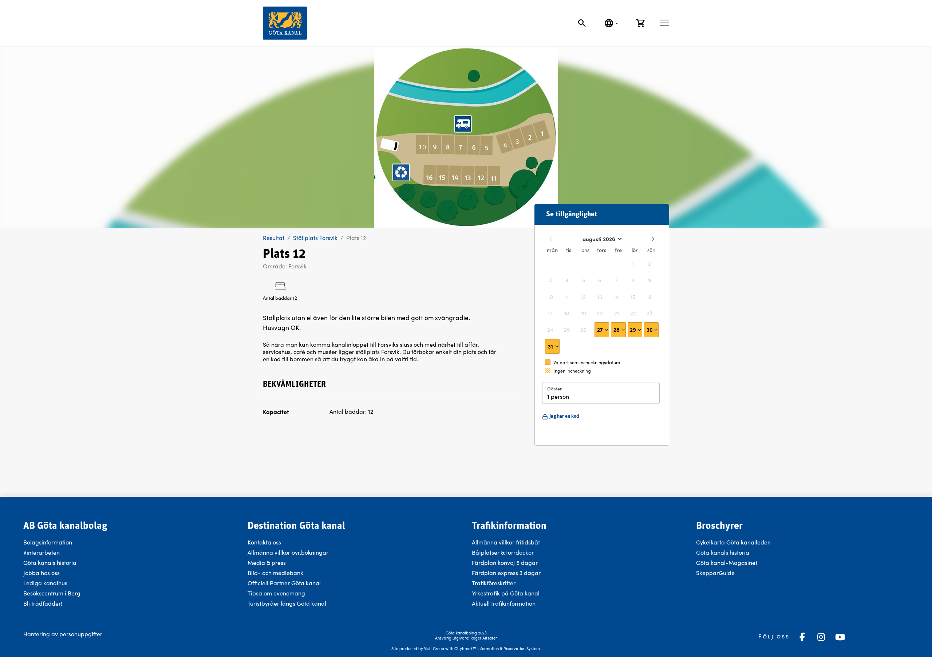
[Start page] (285, 23)
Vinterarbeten (41, 552)
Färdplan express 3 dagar (506, 573)
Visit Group (434, 648)
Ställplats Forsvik (315, 237)
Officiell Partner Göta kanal (284, 583)
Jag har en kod (564, 416)
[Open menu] (664, 23)
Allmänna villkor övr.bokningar (288, 552)
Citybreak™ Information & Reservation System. (497, 648)
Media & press (267, 562)
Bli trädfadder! (42, 603)
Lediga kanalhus (45, 583)
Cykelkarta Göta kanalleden (733, 542)
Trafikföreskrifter (494, 583)
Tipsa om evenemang (276, 593)
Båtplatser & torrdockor (503, 552)
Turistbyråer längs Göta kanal (287, 603)
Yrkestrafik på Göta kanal (506, 593)
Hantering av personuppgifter (62, 634)
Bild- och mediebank (275, 573)
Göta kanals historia (49, 562)
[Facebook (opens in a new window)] (802, 637)
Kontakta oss (264, 542)
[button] (602, 329)
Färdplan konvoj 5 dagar (505, 562)
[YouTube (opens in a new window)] (839, 637)
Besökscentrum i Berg (51, 593)
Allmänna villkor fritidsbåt (506, 542)
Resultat (273, 237)
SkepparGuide (715, 573)
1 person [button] (558, 396)
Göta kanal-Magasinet (726, 562)
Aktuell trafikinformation (504, 603)
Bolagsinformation (47, 542)
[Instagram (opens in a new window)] (821, 637)
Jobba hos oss (41, 573)
